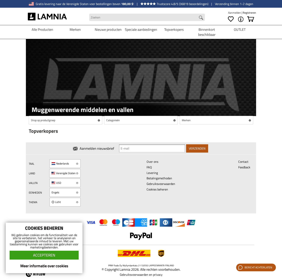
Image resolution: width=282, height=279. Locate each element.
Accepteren (44, 255)
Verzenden (197, 148)
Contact (243, 161)
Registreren (249, 13)
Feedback (244, 167)
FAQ (149, 167)
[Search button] (201, 18)
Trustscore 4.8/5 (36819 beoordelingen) (182, 4)
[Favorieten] (230, 19)
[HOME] (47, 17)
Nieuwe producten (108, 29)
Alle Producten (42, 29)
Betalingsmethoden (159, 178)
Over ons (152, 161)
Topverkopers (174, 29)
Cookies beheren (157, 189)
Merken (75, 29)
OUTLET (240, 29)
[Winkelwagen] (250, 19)
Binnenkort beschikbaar (206, 32)
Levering (152, 172)
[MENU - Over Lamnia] (240, 19)
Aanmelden (235, 13)
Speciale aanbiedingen (141, 29)
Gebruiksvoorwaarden (161, 183)
